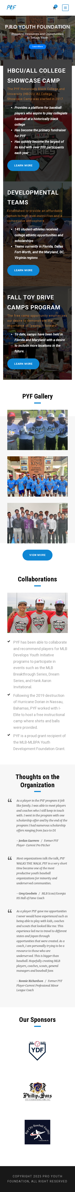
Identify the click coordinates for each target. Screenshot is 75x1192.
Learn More (37, 47)
